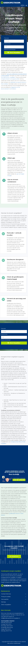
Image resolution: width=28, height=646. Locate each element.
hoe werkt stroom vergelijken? (8, 77)
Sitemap (3, 602)
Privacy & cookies (5, 596)
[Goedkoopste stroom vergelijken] (11, 2)
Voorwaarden (5, 599)
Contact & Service (6, 594)
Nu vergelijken (14, 556)
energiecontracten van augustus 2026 (10, 79)
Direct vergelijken (6, 604)
